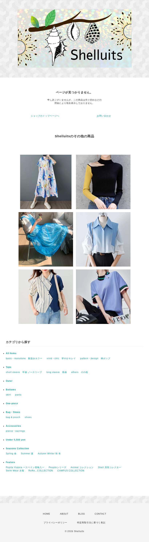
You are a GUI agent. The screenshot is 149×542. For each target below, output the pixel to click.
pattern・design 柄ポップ (95, 358)
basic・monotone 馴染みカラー (24, 358)
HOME (46, 514)
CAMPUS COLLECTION (70, 470)
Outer (9, 381)
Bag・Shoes (13, 412)
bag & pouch (13, 417)
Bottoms (11, 389)
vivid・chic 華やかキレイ (61, 358)
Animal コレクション (82, 467)
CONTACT (100, 514)
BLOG (81, 514)
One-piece (12, 403)
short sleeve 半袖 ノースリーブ (24, 372)
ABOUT (64, 514)
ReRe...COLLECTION (41, 470)
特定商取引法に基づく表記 (91, 522)
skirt (8, 394)
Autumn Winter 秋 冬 (49, 453)
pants (18, 394)
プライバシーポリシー (55, 522)
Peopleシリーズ (57, 467)
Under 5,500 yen (15, 440)
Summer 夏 (27, 453)
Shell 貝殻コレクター (109, 467)
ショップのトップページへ (45, 116)
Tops (8, 367)
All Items (11, 353)
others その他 (79, 372)
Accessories (13, 426)
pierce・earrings (15, 431)
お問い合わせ (104, 116)
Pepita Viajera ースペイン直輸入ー (25, 467)
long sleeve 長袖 (56, 372)
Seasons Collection (17, 448)
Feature (10, 462)
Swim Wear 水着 (15, 470)
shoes (28, 417)
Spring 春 (11, 453)
